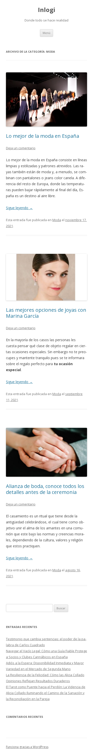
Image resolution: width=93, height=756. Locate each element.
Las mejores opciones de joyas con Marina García (46, 312)
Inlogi (46, 10)
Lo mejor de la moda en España (42, 136)
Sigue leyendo (19, 207)
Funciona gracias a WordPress (27, 747)
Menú (46, 33)
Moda (56, 220)
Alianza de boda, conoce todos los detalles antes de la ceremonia (45, 489)
